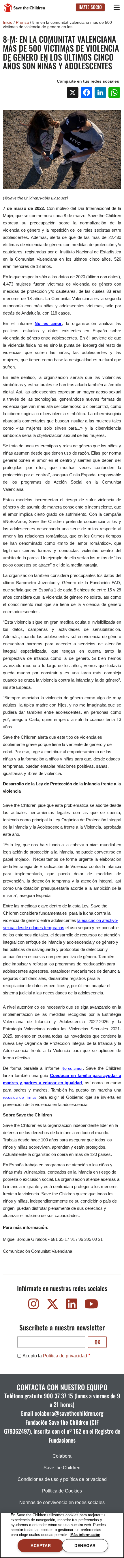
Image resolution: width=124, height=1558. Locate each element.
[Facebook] (86, 92)
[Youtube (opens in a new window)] (90, 1305)
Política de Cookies (62, 1490)
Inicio (7, 22)
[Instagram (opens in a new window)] (33, 1305)
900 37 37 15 (58, 1395)
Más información (85, 1534)
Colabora (62, 1456)
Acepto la (54, 1355)
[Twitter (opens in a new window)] (52, 1305)
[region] (62, 1535)
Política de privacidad (65, 1355)
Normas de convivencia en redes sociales (62, 1502)
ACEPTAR (41, 1545)
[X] (73, 92)
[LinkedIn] (100, 92)
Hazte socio (90, 6)
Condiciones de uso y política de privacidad (62, 1479)
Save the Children (62, 1467)
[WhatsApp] (114, 92)
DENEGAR (85, 1545)
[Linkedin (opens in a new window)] (71, 1305)
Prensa (22, 22)
